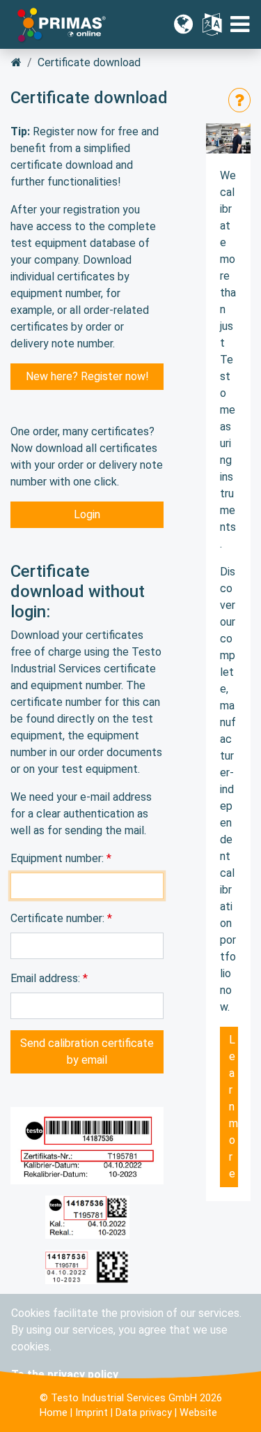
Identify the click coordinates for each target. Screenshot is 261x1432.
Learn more (233, 1106)
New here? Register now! (87, 376)
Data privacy (144, 1413)
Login (87, 514)
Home (54, 1413)
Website (198, 1413)
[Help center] (239, 100)
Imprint (91, 1413)
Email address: (46, 978)
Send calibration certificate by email (87, 1052)
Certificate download (89, 62)
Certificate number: (58, 918)
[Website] (183, 24)
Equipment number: (58, 858)
